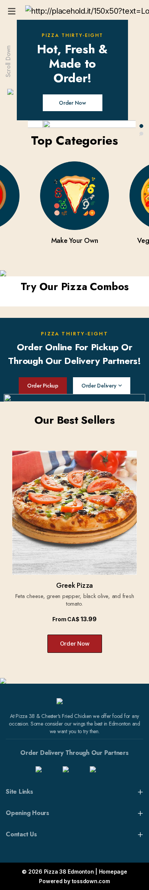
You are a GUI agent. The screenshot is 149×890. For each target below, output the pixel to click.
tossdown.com (91, 881)
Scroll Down (8, 61)
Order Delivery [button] (99, 385)
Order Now (72, 103)
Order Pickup (42, 385)
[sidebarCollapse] (12, 10)
